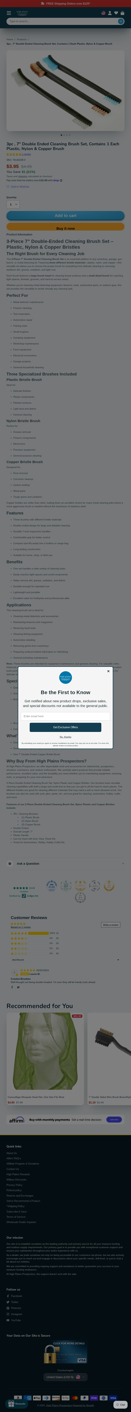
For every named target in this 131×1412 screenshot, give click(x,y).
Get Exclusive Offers (65, 727)
